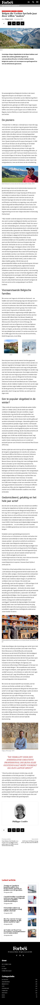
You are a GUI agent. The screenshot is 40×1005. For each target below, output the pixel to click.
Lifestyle (14, 11)
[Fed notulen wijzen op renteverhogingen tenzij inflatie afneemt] (32, 911)
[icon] (3, 5)
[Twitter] (14, 23)
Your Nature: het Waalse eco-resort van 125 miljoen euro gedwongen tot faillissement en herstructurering (10, 843)
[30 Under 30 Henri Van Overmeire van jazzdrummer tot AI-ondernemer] (32, 933)
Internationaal (6, 11)
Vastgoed (20, 11)
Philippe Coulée (9, 19)
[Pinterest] (18, 23)
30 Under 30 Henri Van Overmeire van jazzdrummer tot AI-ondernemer (14, 931)
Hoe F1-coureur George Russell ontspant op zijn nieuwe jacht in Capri (12, 920)
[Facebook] (9, 23)
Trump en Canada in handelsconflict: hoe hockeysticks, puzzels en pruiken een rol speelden (13, 888)
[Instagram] (20, 955)
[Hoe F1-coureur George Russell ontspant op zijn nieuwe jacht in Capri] (32, 922)
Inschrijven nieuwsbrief (11, 6)
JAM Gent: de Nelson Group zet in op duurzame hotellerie (29, 841)
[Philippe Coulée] (20, 811)
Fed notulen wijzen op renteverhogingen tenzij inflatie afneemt (13, 909)
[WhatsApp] (22, 23)
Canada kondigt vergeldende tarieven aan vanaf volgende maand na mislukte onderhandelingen (14, 899)
